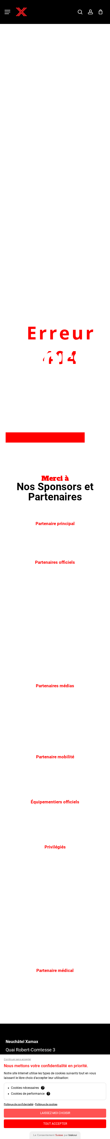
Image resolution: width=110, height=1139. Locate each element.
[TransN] (75, 876)
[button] (7, 12)
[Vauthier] (36, 902)
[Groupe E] (55, 546)
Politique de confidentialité (18, 1104)
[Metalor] (32, 644)
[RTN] (75, 715)
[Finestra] (75, 591)
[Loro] (75, 955)
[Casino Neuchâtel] (75, 928)
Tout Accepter (55, 1124)
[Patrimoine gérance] (36, 876)
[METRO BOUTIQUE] (36, 591)
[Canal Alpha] (36, 715)
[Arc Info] (55, 741)
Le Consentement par (55, 1135)
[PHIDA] (75, 617)
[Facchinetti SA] (74, 644)
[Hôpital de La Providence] (55, 1000)
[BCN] (75, 670)
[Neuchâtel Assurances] (36, 617)
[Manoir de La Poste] (36, 955)
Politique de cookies (46, 1104)
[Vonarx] (36, 670)
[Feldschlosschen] (36, 928)
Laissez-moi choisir (55, 1113)
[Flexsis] (75, 902)
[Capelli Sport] (55, 831)
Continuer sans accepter (17, 1059)
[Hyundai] (55, 786)
